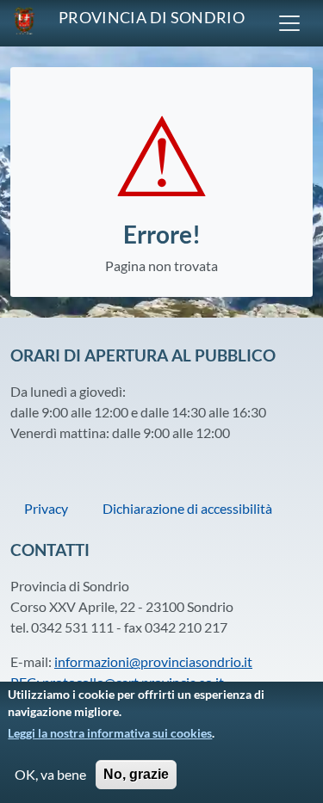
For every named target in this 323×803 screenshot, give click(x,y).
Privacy (46, 508)
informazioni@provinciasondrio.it (153, 661)
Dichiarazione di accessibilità (187, 508)
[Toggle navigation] (289, 23)
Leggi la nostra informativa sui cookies (110, 733)
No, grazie (136, 774)
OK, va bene (50, 774)
